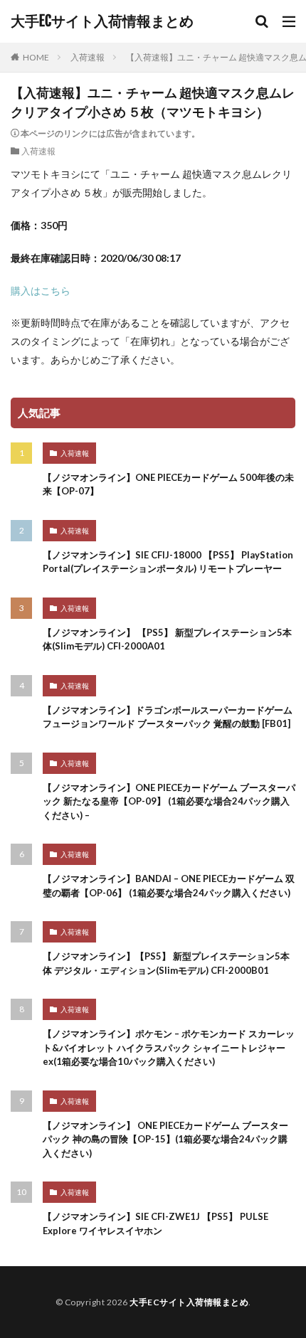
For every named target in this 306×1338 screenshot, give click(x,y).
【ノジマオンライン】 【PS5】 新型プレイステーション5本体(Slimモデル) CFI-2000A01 (167, 639)
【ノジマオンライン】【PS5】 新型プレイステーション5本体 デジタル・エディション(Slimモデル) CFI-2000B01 (166, 963)
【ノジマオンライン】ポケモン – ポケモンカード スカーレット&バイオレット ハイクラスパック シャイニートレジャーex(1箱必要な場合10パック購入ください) (169, 1047)
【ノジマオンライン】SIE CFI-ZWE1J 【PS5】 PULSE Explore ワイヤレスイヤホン (155, 1223)
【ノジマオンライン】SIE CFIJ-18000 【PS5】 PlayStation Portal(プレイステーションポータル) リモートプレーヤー (168, 562)
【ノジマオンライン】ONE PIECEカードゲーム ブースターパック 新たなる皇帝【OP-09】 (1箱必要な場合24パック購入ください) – (169, 801)
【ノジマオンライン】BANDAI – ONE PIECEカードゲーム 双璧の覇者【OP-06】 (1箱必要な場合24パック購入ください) (169, 885)
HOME (36, 57)
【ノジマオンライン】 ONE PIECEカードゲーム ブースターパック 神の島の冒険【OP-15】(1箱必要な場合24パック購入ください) (165, 1139)
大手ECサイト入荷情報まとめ (102, 21)
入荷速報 (87, 57)
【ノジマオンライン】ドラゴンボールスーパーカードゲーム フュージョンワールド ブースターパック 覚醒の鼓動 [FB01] (167, 717)
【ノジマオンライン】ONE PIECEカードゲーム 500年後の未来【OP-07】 (168, 484)
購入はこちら (40, 291)
